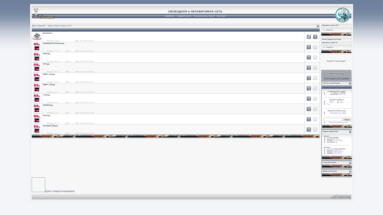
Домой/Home (170, 16)
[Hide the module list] (318, 26)
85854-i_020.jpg (49, 84)
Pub (56, 26)
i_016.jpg (46, 95)
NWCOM (335, 196)
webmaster (348, 197)
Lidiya (63, 26)
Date (342, 102)
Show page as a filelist (338, 112)
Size (341, 101)
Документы (47, 33)
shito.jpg (46, 115)
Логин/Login (221, 16)
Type (328, 104)
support (349, 196)
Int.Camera (343, 78)
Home (50, 26)
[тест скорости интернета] (60, 191)
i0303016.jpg (48, 105)
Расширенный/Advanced (338, 122)
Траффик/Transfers (184, 16)
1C (68, 26)
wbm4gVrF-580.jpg (50, 126)
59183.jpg (46, 53)
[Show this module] (350, 163)
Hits (331, 102)
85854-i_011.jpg (49, 74)
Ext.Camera (330, 78)
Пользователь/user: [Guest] (204, 16)
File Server (333, 197)
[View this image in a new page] (309, 47)
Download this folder (338, 113)
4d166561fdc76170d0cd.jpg (53, 43)
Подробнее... (330, 30)
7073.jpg (46, 64)
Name (332, 101)
